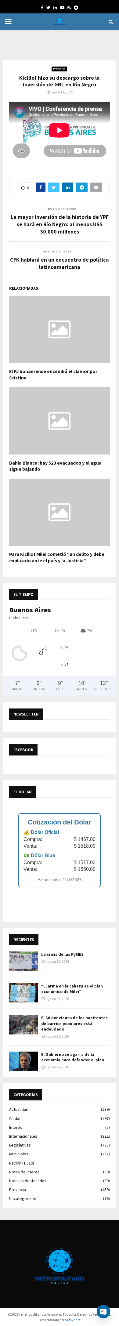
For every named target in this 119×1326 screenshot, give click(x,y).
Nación (15, 1163)
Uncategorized (22, 1198)
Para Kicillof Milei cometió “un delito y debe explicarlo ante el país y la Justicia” (56, 557)
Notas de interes (24, 1172)
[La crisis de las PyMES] (23, 961)
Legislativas (20, 1145)
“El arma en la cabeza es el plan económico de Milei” (72, 988)
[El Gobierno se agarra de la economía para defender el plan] (23, 1061)
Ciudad (15, 1118)
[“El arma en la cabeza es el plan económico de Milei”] (23, 992)
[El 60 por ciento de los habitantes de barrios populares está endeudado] (23, 1024)
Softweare (73, 1319)
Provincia (59, 69)
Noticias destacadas (27, 1180)
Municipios (18, 1154)
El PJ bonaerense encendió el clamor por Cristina (53, 374)
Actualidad (18, 1109)
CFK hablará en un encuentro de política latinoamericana (59, 263)
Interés (15, 1127)
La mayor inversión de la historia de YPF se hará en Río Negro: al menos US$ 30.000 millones (60, 224)
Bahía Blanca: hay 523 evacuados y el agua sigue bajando (55, 466)
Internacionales (23, 1136)
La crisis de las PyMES (62, 954)
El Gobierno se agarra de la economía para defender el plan (72, 1057)
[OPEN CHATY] (103, 1311)
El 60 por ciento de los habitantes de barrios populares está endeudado (74, 1023)
